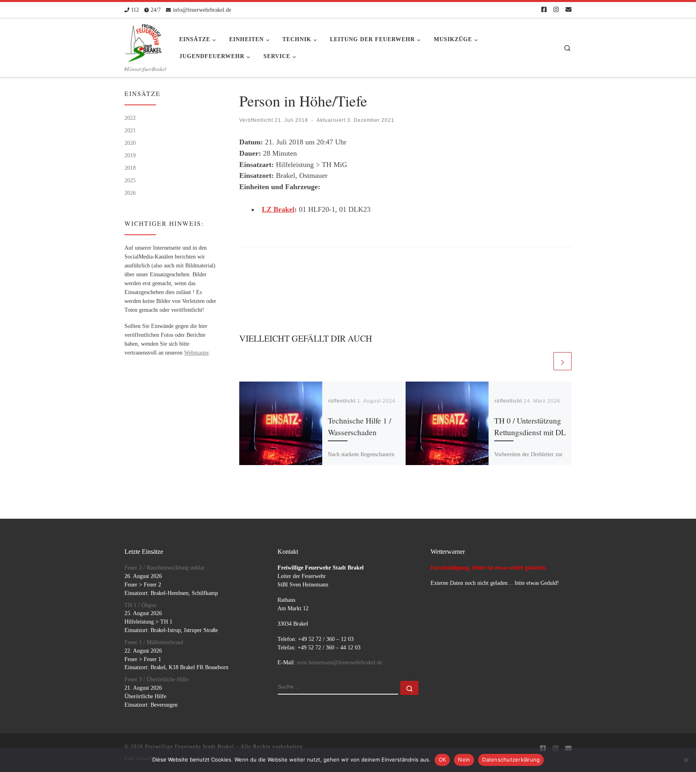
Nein (464, 759)
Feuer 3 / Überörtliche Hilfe (156, 679)
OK (442, 759)
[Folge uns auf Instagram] (556, 10)
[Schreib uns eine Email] (569, 10)
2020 (130, 143)
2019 (130, 155)
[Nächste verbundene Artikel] (562, 361)
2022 (130, 118)
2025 (130, 180)
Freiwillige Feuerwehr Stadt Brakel (189, 746)
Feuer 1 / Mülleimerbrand (153, 642)
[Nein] (686, 760)
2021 (130, 130)
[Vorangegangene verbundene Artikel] (543, 361)
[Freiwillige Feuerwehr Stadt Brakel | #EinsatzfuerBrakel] (143, 40)
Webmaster (196, 352)
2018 (130, 168)
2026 (130, 193)
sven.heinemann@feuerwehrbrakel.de (339, 662)
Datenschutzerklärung (511, 759)
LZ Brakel (278, 209)
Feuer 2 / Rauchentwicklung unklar (164, 568)
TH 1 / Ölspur (140, 605)
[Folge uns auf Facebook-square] (544, 10)
